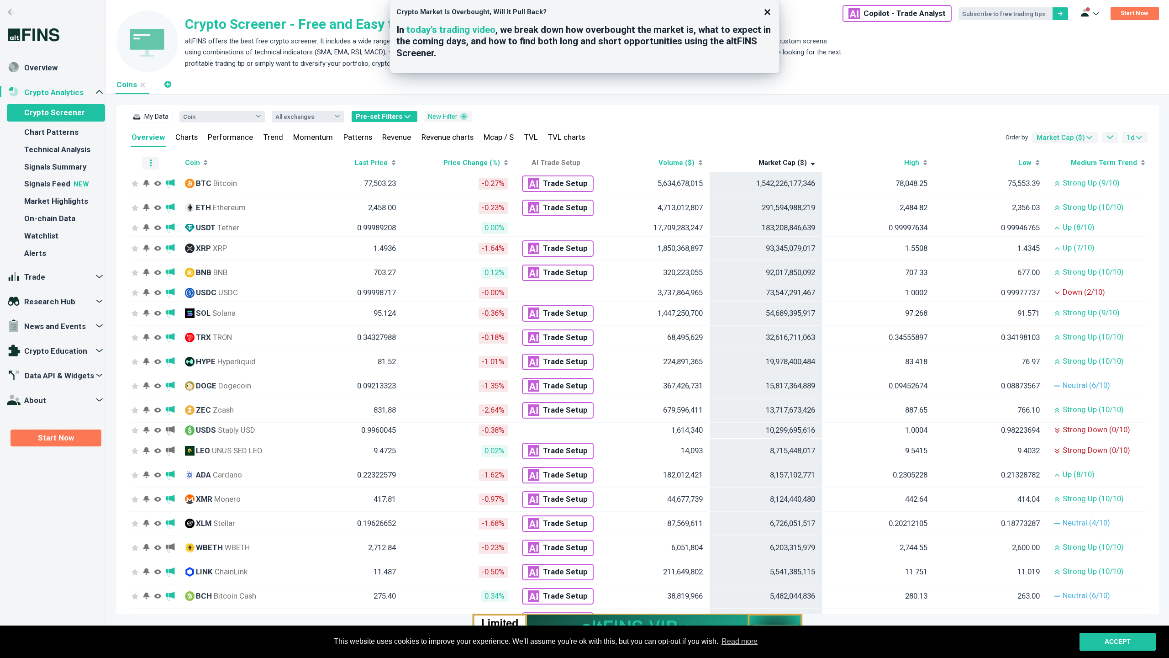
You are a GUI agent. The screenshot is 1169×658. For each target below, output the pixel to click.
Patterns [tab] (357, 137)
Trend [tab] (273, 137)
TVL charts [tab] (566, 137)
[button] (167, 84)
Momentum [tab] (313, 137)
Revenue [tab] (396, 137)
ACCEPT (1118, 641)
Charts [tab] (186, 137)
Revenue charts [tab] (447, 137)
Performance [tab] (230, 137)
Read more (739, 641)
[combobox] (217, 116)
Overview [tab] (148, 137)
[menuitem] (151, 116)
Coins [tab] (126, 84)
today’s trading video (450, 29)
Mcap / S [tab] (499, 137)
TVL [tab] (531, 137)
